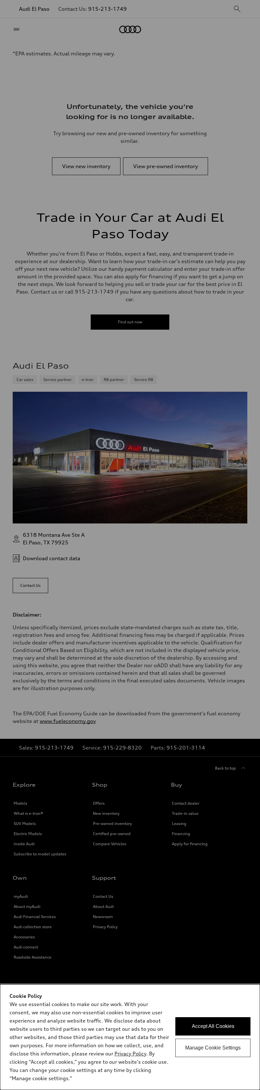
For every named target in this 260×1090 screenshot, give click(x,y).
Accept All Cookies (213, 1026)
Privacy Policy (130, 1053)
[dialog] (130, 1037)
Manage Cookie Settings (213, 1047)
